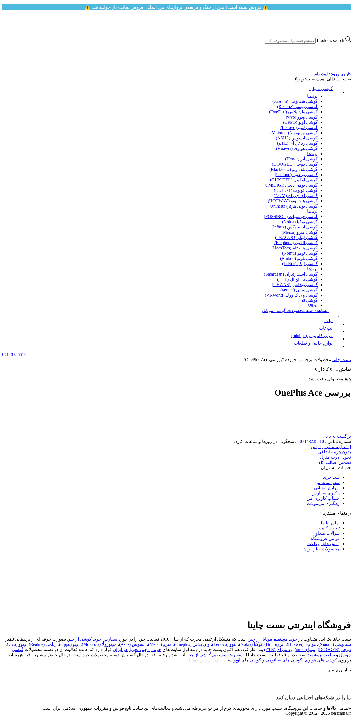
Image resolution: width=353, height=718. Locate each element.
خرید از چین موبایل (204, 660)
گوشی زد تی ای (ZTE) (297, 143)
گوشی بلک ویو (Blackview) (293, 169)
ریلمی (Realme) (43, 644)
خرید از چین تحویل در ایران (137, 649)
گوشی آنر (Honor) (301, 159)
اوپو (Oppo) (69, 644)
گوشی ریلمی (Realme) (297, 106)
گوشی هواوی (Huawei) (297, 148)
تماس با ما (330, 522)
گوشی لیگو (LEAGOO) (296, 237)
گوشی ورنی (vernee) (299, 289)
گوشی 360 (308, 300)
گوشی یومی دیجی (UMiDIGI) (291, 185)
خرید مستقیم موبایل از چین (272, 639)
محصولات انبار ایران (321, 549)
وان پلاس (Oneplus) (192, 644)
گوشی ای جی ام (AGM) (296, 195)
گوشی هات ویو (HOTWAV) (293, 200)
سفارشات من (327, 482)
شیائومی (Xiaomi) (334, 644)
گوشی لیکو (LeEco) (300, 263)
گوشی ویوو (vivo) (302, 117)
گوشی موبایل (320, 88)
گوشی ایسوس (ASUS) (297, 138)
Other (313, 305)
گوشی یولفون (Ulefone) (296, 174)
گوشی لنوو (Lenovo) (299, 127)
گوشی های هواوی (321, 660)
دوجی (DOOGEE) (334, 649)
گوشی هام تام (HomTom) (295, 248)
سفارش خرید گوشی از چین (92, 639)
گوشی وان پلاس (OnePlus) (293, 111)
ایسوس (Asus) (132, 644)
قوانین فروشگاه (325, 538)
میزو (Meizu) (160, 644)
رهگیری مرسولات (323, 503)
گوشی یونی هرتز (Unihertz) (293, 206)
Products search (330, 40)
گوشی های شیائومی (284, 660)
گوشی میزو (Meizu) (300, 232)
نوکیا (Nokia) (250, 644)
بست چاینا (341, 359)
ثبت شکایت (329, 528)
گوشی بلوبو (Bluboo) (299, 258)
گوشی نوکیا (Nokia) (300, 221)
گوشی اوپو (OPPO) (300, 122)
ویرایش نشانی (327, 487)
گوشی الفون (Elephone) (296, 242)
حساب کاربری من (323, 498)
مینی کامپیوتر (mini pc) (312, 335)
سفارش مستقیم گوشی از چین (214, 654)
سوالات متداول (326, 533)
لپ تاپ (326, 328)
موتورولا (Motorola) (99, 644)
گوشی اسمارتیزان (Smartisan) (291, 274)
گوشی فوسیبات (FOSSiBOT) (291, 216)
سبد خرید (331, 477)
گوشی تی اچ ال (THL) (297, 279)
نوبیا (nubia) (305, 649)
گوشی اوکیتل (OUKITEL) (294, 180)
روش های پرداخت (323, 543)
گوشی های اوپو (247, 660)
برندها (312, 96)
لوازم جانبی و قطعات (313, 343)
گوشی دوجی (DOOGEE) (295, 164)
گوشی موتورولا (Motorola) (294, 132)
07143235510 (312, 441)
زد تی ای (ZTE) (278, 649)
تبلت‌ (328, 320)
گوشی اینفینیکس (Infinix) (295, 227)
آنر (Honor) (274, 644)
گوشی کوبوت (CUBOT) (296, 190)
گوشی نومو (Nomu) (300, 253)
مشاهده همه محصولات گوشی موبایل (295, 310)
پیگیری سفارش (325, 493)
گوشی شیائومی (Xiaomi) (295, 101)
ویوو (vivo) (16, 644)
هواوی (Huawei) (301, 644)
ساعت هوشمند (321, 654)
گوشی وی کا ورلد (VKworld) (291, 295)
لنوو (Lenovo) (224, 644)
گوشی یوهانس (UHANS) (295, 284)
